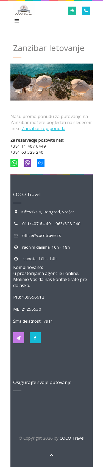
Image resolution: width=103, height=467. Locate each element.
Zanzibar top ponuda (43, 128)
